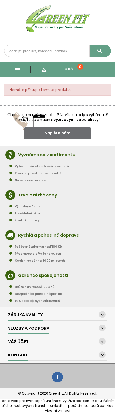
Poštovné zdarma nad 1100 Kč (38, 246)
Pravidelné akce (28, 213)
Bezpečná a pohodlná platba (38, 294)
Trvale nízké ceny (37, 195)
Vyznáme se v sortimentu (46, 155)
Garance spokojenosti (43, 275)
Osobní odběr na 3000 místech (40, 260)
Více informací (57, 410)
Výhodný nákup (27, 206)
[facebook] (57, 377)
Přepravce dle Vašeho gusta (38, 253)
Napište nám (57, 133)
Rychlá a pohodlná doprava (48, 235)
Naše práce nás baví (31, 180)
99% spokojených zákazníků (37, 301)
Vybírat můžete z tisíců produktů (42, 166)
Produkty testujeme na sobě (38, 173)
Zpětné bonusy (27, 220)
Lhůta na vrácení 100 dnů (35, 287)
